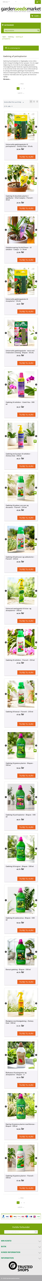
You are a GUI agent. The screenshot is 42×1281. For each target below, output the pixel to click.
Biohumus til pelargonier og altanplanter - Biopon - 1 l (16, 1073)
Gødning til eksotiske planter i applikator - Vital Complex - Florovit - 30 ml (20, 198)
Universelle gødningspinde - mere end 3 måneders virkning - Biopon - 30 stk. (20, 352)
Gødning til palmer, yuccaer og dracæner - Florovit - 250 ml (17, 506)
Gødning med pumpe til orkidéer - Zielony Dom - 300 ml (18, 455)
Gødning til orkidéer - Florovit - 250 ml (20, 660)
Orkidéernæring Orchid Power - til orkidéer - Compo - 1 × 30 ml (18, 248)
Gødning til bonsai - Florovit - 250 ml (19, 712)
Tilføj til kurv (26, 156)
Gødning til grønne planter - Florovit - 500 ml (20, 1177)
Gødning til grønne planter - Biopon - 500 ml (20, 764)
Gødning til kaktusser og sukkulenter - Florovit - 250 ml (20, 558)
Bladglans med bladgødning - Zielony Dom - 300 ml (19, 1022)
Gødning (11, 37)
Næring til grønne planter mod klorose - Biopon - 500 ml (20, 1125)
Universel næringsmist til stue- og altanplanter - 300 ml (18, 609)
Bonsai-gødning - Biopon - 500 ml (18, 969)
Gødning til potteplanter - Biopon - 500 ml (20, 816)
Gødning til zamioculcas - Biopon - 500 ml (20, 919)
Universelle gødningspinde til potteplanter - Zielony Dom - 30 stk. (19, 145)
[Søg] (38, 30)
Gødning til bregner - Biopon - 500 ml (20, 866)
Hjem (4, 37)
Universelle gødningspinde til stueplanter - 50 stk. (17, 300)
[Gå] (36, 1232)
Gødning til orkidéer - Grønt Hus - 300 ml (20, 403)
